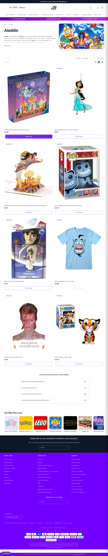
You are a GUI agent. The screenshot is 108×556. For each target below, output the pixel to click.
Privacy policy (32, 523)
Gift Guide (41, 486)
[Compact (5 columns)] (95, 62)
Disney (21, 36)
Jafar (33, 40)
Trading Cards (8, 462)
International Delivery (44, 477)
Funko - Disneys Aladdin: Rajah (63, 357)
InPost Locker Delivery (78, 492)
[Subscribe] (67, 448)
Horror (6, 474)
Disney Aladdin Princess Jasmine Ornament (66, 129)
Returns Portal (75, 459)
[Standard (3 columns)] (98, 62)
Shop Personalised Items (45, 489)
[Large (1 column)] (102, 62)
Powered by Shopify (22, 523)
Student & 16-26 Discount (45, 465)
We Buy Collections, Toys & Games (48, 471)
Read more (7, 45)
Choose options (79, 288)
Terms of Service (76, 486)
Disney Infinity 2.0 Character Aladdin (14, 281)
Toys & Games (8, 459)
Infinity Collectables (12, 523)
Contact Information (77, 480)
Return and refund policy (78, 474)
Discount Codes (76, 462)
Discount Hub (75, 468)
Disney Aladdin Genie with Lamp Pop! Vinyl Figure (68, 205)
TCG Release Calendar (44, 492)
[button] (17, 7)
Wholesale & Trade (43, 474)
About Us (40, 459)
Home (5, 24)
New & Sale (7, 483)
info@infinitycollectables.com (79, 554)
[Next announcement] (103, 1)
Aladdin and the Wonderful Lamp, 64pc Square (16, 129)
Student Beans (42, 468)
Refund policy (40, 523)
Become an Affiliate (77, 471)
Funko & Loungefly (9, 468)
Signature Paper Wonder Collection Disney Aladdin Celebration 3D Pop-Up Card (25, 205)
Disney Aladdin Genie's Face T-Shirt (64, 281)
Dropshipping (75, 465)
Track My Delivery (76, 489)
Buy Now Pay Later (43, 480)
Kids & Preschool (9, 465)
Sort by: (79, 58)
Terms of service (49, 523)
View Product (79, 136)
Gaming (6, 477)
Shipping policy (58, 523)
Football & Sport (9, 480)
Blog (39, 483)
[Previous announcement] (5, 1)
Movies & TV (8, 471)
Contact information (67, 523)
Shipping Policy (75, 483)
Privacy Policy (75, 477)
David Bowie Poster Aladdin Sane (13, 357)
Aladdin (6, 36)
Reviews (40, 462)
